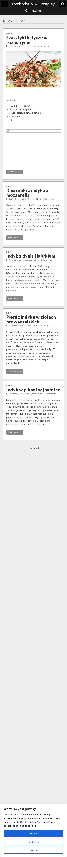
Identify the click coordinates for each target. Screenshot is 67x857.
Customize (33, 842)
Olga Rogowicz (15, 46)
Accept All (33, 833)
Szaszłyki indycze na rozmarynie (27, 40)
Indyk (9, 33)
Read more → (14, 172)
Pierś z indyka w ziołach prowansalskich (31, 319)
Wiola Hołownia (16, 326)
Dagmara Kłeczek (17, 393)
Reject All (33, 850)
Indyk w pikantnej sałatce (33, 389)
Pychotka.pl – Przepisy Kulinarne (33, 7)
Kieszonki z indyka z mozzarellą (27, 193)
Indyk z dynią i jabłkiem (30, 256)
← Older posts (32, 448)
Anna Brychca (15, 260)
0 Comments (44, 46)
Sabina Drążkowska (17, 199)
